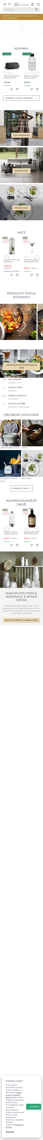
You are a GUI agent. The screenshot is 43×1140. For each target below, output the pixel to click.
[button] (11, 29)
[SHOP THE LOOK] (21, 587)
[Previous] (6, 73)
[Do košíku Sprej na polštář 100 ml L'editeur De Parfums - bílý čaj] (37, 89)
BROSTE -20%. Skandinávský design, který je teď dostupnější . (19, 17)
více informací (21, 135)
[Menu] (4, 4)
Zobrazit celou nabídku (19, 98)
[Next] (37, 73)
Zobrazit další (20, 488)
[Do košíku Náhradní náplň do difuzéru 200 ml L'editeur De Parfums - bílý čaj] (17, 89)
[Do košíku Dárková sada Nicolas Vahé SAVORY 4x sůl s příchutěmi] (37, 545)
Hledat (37, 9)
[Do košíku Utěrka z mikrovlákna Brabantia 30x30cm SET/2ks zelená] (37, 275)
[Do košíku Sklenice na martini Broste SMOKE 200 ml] (17, 275)
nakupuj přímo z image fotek (21, 620)
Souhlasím (34, 1107)
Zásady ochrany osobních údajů (14, 1095)
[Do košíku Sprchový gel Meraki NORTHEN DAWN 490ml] (17, 545)
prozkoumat (21, 171)
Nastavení (10, 1132)
